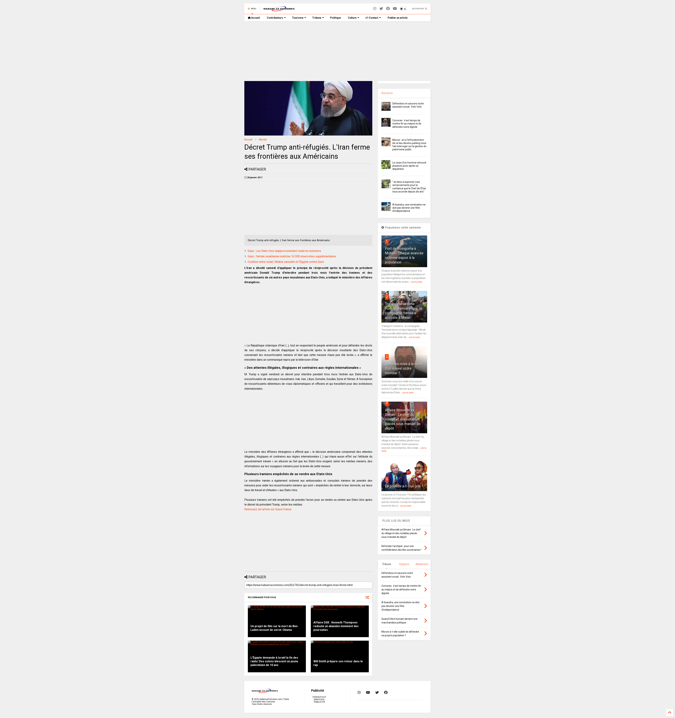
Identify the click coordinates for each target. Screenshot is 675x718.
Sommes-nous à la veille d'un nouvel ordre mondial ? (404, 368)
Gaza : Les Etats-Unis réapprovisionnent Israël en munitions (284, 251)
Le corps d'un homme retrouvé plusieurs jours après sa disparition (409, 165)
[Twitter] (381, 9)
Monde (263, 139)
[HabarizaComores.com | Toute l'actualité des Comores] (279, 9)
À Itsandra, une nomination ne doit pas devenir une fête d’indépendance (409, 207)
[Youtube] (395, 9)
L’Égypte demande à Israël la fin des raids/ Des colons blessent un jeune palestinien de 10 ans (274, 661)
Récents (387, 93)
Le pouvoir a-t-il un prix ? (404, 486)
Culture (352, 17)
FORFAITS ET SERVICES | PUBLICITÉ (319, 699)
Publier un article (397, 17)
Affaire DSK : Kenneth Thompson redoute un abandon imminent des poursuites (336, 626)
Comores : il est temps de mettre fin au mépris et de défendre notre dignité (406, 123)
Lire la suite (416, 282)
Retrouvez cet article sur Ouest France (267, 509)
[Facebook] (388, 9)
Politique (335, 17)
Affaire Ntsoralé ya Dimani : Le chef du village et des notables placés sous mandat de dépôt (402, 419)
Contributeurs (275, 17)
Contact (373, 17)
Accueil (255, 17)
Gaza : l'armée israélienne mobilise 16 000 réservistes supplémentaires (292, 256)
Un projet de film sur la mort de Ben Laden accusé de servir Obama (274, 628)
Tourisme (297, 17)
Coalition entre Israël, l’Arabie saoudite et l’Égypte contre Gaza (286, 261)
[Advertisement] (337, 51)
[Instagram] (374, 9)
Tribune (316, 17)
